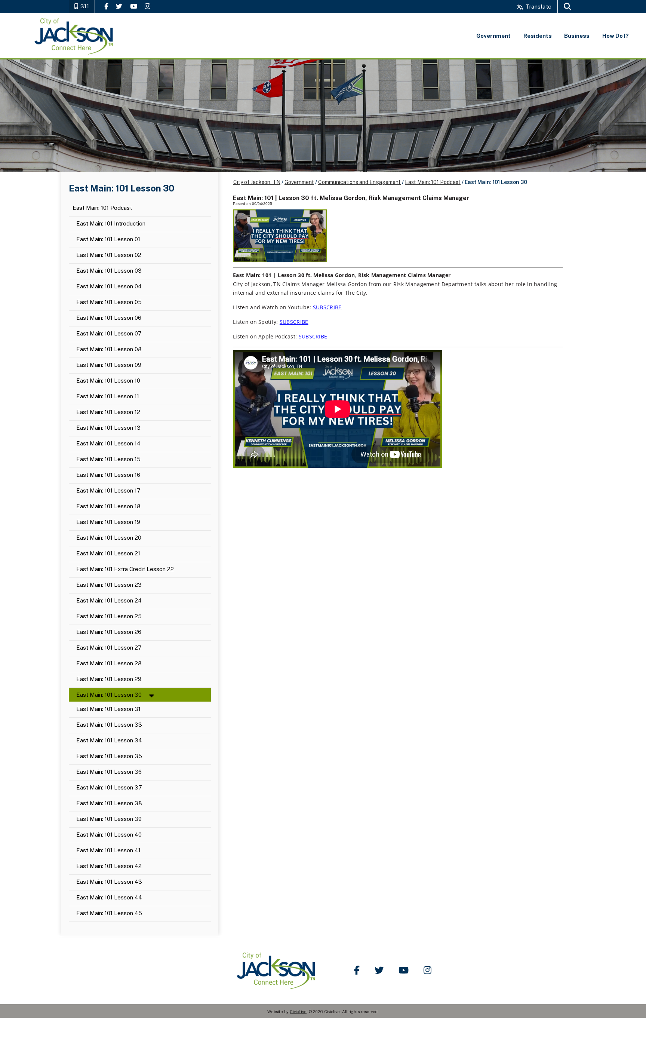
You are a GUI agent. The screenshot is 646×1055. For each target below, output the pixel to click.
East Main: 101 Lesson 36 (109, 772)
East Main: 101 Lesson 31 (108, 709)
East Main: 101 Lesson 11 (107, 396)
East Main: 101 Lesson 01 (108, 239)
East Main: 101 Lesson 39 (109, 819)
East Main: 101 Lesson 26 (108, 632)
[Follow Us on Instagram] (147, 6)
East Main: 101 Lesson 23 (109, 585)
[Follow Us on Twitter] (119, 6)
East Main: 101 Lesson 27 (109, 648)
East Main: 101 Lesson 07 (109, 334)
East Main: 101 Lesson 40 (109, 835)
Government (299, 182)
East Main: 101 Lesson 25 (109, 616)
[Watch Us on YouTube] (133, 6)
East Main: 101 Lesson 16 (108, 475)
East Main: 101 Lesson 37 (109, 788)
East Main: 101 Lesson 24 (109, 601)
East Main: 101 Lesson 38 (109, 803)
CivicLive (298, 1011)
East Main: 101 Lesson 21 (108, 553)
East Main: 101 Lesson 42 (109, 866)
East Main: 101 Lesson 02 (108, 255)
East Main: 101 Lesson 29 (108, 679)
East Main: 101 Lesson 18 (108, 506)
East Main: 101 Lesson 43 (109, 882)
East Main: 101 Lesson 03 (109, 271)
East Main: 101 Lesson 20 (108, 538)
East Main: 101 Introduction (110, 224)
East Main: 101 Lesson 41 (108, 850)
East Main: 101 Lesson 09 (108, 365)
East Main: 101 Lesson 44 (109, 898)
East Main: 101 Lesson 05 (109, 302)
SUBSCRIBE (327, 307)
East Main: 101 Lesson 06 (108, 318)
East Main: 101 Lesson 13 (108, 428)
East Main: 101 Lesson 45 (109, 913)
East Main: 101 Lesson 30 (109, 694)
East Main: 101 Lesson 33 (109, 725)
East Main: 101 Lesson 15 (108, 459)
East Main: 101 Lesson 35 (109, 756)
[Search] (567, 6)
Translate (538, 6)
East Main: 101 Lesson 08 (109, 349)
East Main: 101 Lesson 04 (109, 286)
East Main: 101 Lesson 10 (108, 381)
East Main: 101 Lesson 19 (108, 522)
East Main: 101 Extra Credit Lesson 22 (125, 569)
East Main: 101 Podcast (102, 208)
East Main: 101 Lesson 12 (108, 412)
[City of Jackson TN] (74, 35)
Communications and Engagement (359, 182)
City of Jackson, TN (256, 182)
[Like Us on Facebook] (106, 6)
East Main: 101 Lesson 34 (109, 740)
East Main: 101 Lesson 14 (108, 444)
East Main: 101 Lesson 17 (108, 491)
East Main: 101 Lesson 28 (109, 663)
